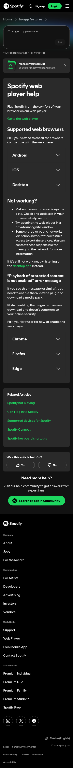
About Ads (37, 754)
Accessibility (9, 762)
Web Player (11, 638)
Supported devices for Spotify (29, 420)
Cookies (25, 754)
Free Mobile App (15, 647)
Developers (11, 586)
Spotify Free (12, 707)
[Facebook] (34, 721)
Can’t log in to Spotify (22, 411)
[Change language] (30, 6)
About (7, 543)
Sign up (40, 6)
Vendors (9, 612)
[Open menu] (67, 6)
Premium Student (16, 699)
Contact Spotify (14, 655)
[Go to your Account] (64, 66)
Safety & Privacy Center (24, 746)
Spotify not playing (21, 402)
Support (9, 630)
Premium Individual (17, 673)
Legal (6, 746)
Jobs (6, 551)
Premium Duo (13, 682)
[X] (21, 721)
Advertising (11, 595)
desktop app (22, 266)
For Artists (10, 578)
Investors (9, 603)
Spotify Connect (19, 429)
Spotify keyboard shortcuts (27, 438)
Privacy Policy (10, 754)
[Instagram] (8, 721)
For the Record (14, 560)
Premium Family (15, 690)
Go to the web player (22, 118)
